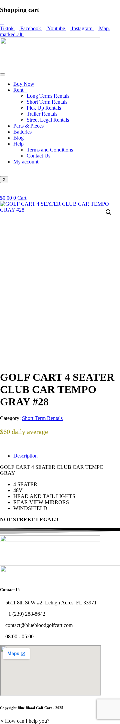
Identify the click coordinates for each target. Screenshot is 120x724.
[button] (109, 212)
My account (25, 161)
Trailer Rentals (42, 114)
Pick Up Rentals (44, 108)
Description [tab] (25, 456)
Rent (18, 90)
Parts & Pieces (28, 126)
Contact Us (38, 155)
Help (18, 144)
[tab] (66, 456)
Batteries (22, 132)
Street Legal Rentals (48, 120)
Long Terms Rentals (48, 96)
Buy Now (23, 84)
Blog (18, 138)
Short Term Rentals (47, 102)
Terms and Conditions (50, 150)
